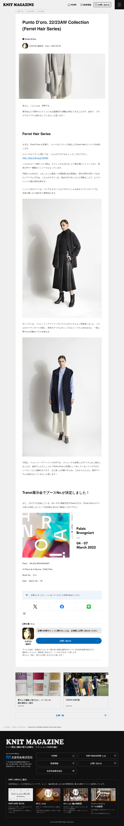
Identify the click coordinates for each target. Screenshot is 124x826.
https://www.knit (29, 158)
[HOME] (18, 4)
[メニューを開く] (119, 4)
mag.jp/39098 (42, 158)
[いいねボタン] (26, 595)
